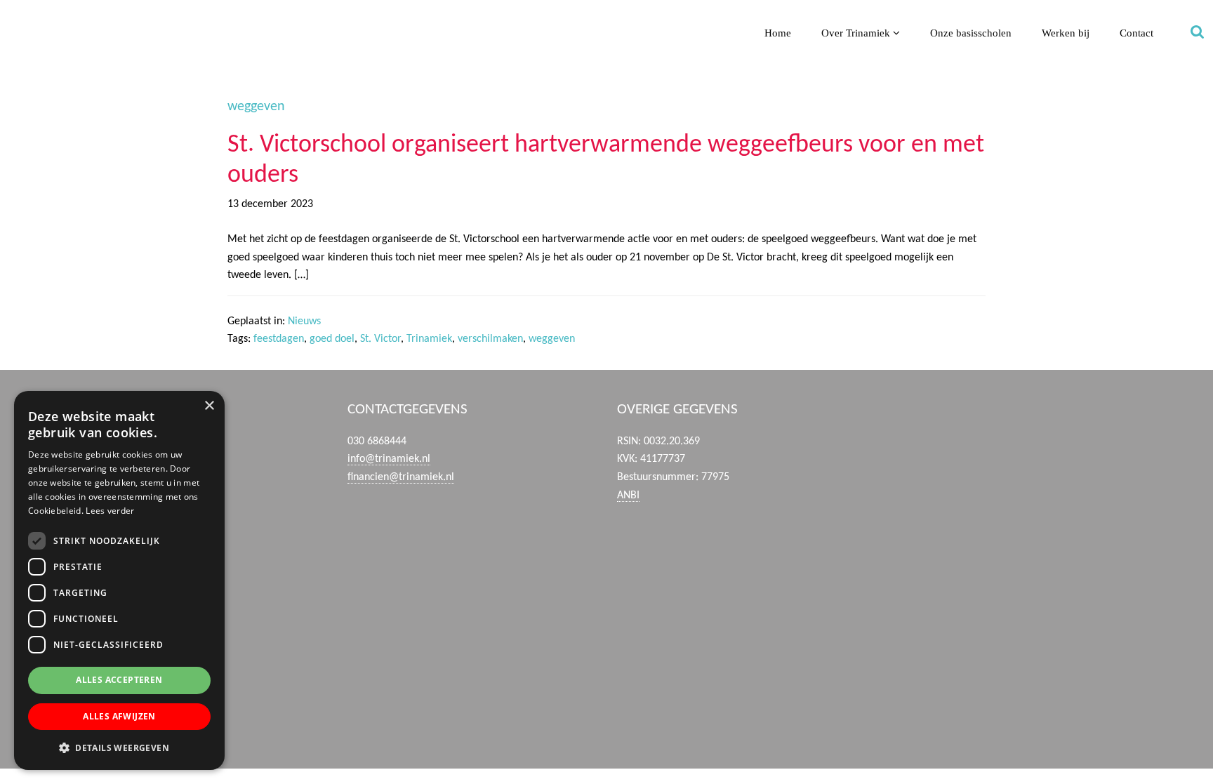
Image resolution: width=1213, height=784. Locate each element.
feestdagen (278, 339)
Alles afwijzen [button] (119, 716)
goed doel (332, 339)
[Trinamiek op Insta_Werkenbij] (1011, 712)
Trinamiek (17, 13)
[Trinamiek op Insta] (1011, 645)
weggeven (552, 339)
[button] (119, 747)
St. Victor (380, 339)
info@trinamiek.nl (388, 459)
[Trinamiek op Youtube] (1011, 511)
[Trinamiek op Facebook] (1011, 444)
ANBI (628, 495)
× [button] (209, 406)
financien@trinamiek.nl (400, 477)
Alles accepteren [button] (119, 680)
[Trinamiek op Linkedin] (1011, 578)
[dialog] (119, 580)
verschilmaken (490, 339)
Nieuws (304, 321)
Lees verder (110, 511)
